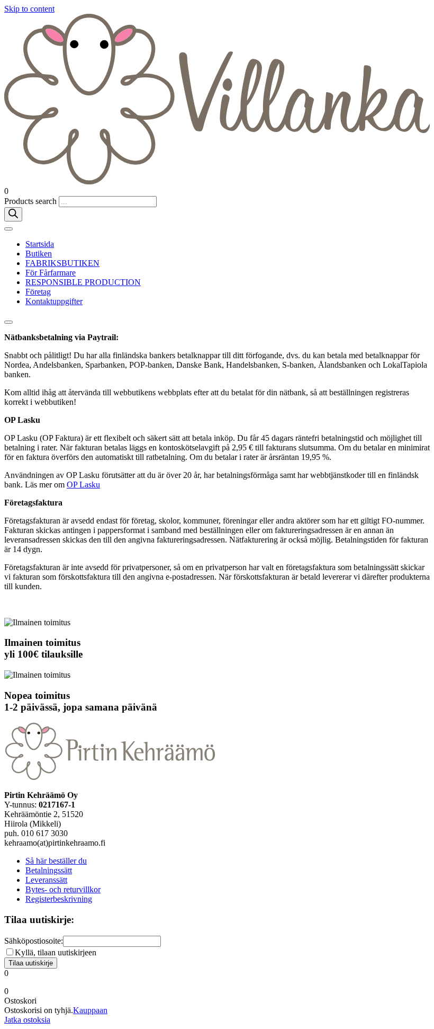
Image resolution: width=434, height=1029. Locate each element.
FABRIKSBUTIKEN (62, 263)
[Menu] (8, 228)
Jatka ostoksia (27, 1019)
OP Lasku (83, 484)
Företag (38, 291)
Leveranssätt (46, 879)
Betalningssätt (48, 870)
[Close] (8, 322)
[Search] (13, 214)
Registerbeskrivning (58, 898)
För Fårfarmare (50, 272)
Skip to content (29, 8)
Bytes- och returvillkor (63, 889)
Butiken (38, 253)
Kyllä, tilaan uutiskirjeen (55, 952)
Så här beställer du (56, 860)
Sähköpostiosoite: (33, 940)
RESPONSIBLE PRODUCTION (83, 282)
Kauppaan (90, 1010)
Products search (31, 201)
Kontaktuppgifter (54, 301)
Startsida (39, 244)
